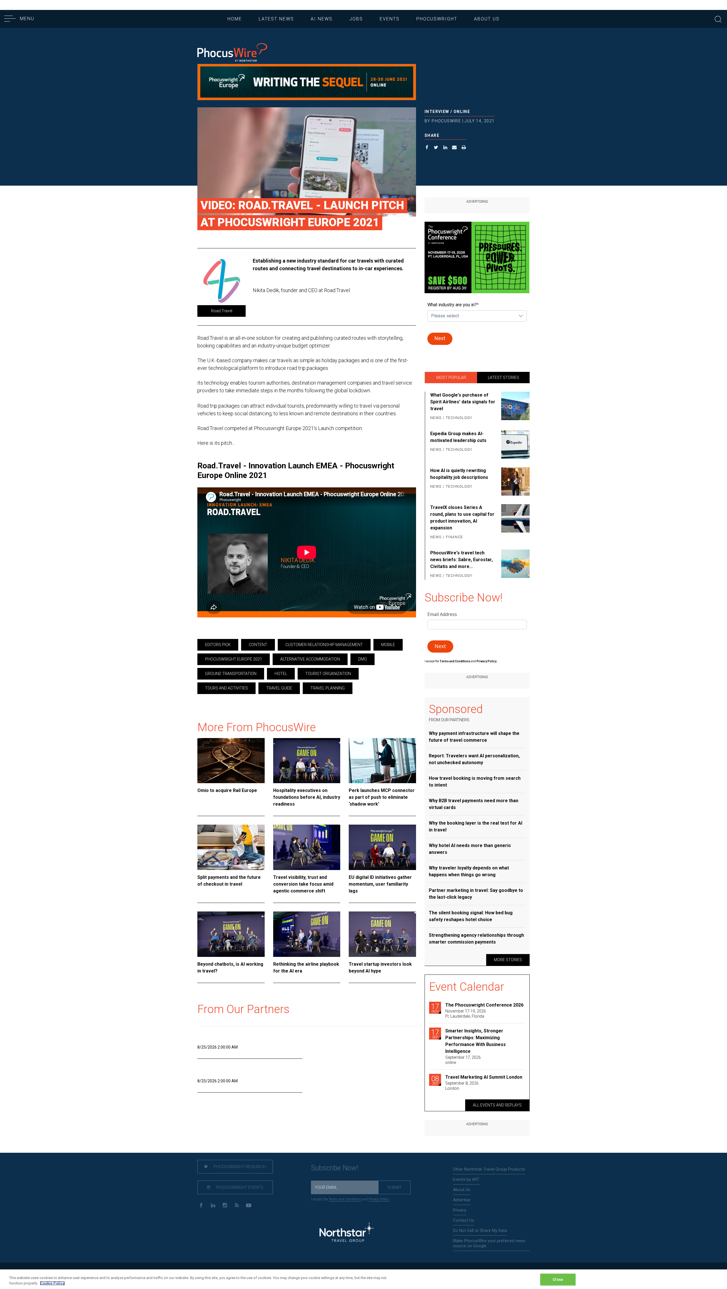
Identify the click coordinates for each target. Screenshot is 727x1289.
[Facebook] (200, 1204)
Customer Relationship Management (324, 644)
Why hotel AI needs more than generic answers (470, 849)
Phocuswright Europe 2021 (233, 659)
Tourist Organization (328, 673)
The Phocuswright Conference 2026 (484, 1005)
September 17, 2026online (463, 1060)
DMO (362, 659)
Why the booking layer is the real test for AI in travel (475, 826)
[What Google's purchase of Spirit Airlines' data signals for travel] (514, 407)
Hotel (281, 673)
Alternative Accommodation (310, 659)
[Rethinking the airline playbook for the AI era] (306, 934)
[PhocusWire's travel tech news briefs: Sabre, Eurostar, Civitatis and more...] (514, 565)
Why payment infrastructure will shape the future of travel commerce (474, 737)
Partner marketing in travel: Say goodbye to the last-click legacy (476, 894)
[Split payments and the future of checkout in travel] (231, 847)
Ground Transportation (230, 673)
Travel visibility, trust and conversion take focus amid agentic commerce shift (303, 884)
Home (234, 19)
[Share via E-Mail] (454, 148)
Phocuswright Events (239, 1187)
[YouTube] (248, 1204)
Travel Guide (279, 688)
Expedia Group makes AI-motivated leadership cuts (458, 437)
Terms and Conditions (455, 661)
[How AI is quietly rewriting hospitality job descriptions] (514, 481)
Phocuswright (436, 19)
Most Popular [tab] (451, 377)
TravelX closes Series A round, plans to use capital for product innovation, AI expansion (462, 518)
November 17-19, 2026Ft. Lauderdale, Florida (465, 1013)
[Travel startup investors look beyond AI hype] (382, 934)
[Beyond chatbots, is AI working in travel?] (231, 934)
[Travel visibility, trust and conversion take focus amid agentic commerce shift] (306, 847)
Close (558, 1279)
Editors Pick (218, 644)
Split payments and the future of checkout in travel (229, 881)
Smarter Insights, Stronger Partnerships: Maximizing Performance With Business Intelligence (475, 1041)
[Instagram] (224, 1204)
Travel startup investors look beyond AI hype (380, 967)
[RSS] (236, 1204)
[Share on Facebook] (427, 148)
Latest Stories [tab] (503, 377)
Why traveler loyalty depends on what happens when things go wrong (469, 871)
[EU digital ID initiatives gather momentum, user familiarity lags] (382, 847)
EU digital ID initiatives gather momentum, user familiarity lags (380, 884)
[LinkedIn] (212, 1204)
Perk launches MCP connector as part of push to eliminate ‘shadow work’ (382, 797)
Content (258, 644)
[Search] (718, 18)
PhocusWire (446, 121)
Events (390, 19)
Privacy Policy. (487, 661)
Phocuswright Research (239, 1166)
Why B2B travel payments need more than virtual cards (473, 804)
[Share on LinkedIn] (445, 148)
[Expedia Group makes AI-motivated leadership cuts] (514, 444)
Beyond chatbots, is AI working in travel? (230, 967)
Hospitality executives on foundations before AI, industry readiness (306, 797)
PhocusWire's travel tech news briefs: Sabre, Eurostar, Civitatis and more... (461, 559)
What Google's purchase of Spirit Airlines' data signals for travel (462, 401)
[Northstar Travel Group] (346, 1233)
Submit (394, 1187)
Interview (437, 111)
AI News (322, 19)
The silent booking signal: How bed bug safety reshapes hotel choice (471, 916)
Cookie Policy (52, 1283)
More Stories (508, 959)
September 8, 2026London (462, 1086)
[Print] (463, 148)
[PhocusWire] (232, 53)
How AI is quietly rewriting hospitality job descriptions (459, 474)
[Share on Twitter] (436, 148)
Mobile (388, 644)
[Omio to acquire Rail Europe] (231, 760)
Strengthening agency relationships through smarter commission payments (476, 938)
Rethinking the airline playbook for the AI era (306, 967)
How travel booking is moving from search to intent (475, 782)
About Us (487, 19)
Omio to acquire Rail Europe (227, 790)
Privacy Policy (379, 1199)
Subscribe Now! (334, 1168)
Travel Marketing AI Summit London (483, 1077)
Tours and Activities (226, 688)
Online (462, 111)
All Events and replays (497, 1105)
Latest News (276, 19)
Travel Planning (327, 688)
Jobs (356, 19)
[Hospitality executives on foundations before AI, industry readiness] (306, 760)
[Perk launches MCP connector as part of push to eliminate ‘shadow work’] (382, 760)
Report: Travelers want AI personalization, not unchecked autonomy (474, 759)
